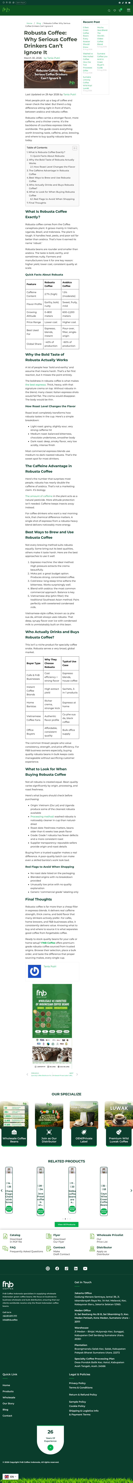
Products (8, 1391)
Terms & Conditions (80, 1387)
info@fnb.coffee (10, 1320)
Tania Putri (69, 94)
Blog (38, 23)
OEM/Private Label (84, 1140)
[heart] (114, 11)
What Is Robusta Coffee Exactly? (46, 152)
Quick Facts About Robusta (48, 156)
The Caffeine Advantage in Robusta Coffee (49, 172)
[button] (1, 1190)
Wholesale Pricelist (110, 1235)
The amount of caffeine (38, 496)
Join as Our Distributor (49, 1140)
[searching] (109, 11)
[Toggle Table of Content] (73, 148)
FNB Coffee (48, 942)
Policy (93, 1394)
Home (29, 23)
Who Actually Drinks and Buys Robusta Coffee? (51, 186)
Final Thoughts (37, 202)
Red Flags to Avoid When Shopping (54, 199)
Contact (7, 1415)
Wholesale (9, 1397)
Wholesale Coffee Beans (14, 1140)
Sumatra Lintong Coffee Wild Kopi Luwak (87, 82)
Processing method (42, 816)
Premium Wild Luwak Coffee (119, 1140)
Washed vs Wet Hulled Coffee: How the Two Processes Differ (88, 62)
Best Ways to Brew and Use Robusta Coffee (49, 179)
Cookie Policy (77, 1406)
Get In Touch (21, 3)
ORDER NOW (9, 1209)
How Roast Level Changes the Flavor (54, 166)
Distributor (104, 1247)
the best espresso (35, 384)
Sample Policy (77, 1401)
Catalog (15, 1235)
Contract (59, 1247)
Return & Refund (79, 1394)
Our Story (8, 1403)
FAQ (13, 1247)
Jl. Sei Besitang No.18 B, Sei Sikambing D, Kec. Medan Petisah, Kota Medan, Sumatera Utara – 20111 (102, 1318)
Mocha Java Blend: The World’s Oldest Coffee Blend (102, 36)
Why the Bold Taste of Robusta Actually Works (51, 161)
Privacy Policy (77, 1383)
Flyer (56, 1235)
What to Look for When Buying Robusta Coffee (52, 193)
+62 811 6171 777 (10, 1316)
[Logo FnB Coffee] (6, 10)
